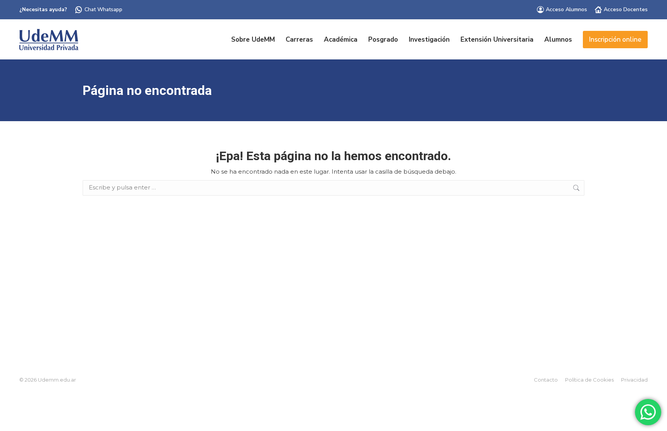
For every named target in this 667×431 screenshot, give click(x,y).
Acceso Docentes (626, 9)
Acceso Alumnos (566, 9)
